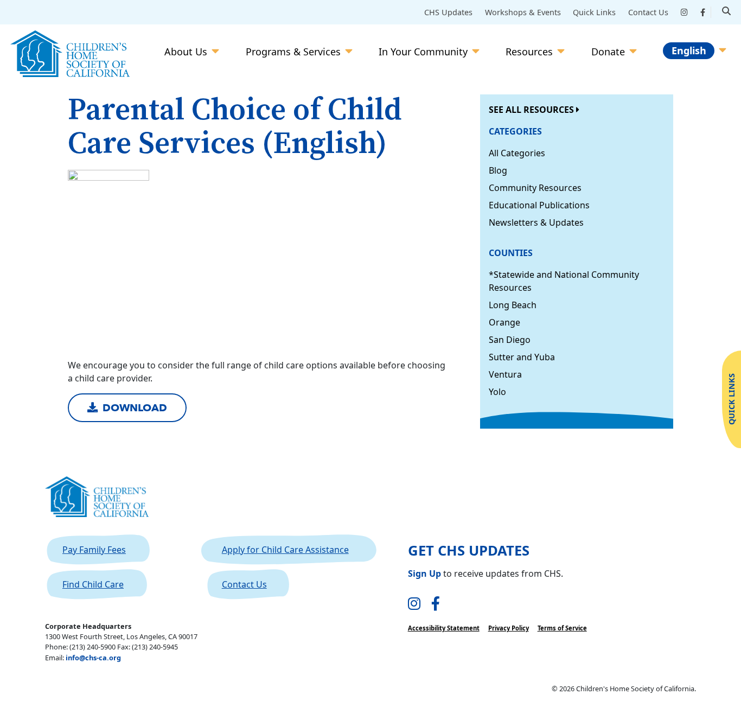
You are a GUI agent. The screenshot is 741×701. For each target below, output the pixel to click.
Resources (529, 51)
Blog (498, 170)
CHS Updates (448, 12)
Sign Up (424, 573)
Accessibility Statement (444, 628)
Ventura (505, 374)
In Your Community (423, 51)
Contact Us (648, 12)
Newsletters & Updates (536, 222)
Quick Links (594, 12)
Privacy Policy (508, 628)
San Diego (510, 340)
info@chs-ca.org (93, 657)
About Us (185, 51)
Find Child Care (93, 584)
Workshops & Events (523, 12)
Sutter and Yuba (522, 357)
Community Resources (535, 188)
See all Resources (532, 110)
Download (135, 408)
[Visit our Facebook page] (435, 604)
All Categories (517, 153)
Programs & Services (293, 51)
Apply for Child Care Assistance (285, 550)
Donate (608, 51)
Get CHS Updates (468, 550)
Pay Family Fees (94, 550)
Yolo (497, 392)
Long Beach (512, 305)
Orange (504, 322)
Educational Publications (539, 205)
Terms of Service (562, 628)
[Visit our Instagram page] (414, 604)
